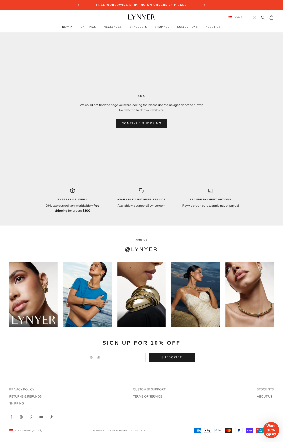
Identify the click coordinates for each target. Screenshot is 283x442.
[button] (271, 430)
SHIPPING (16, 403)
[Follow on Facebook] (11, 417)
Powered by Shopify (131, 430)
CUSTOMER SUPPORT (149, 389)
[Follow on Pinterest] (31, 417)
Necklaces (113, 27)
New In (67, 27)
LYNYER (144, 249)
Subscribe (172, 357)
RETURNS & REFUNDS (25, 396)
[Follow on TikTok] (51, 417)
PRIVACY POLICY (21, 389)
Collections (187, 27)
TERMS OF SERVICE (147, 396)
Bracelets (138, 27)
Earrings (88, 27)
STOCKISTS (265, 389)
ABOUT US (264, 396)
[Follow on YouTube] (41, 417)
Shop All (162, 27)
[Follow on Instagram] (21, 417)
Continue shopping (142, 123)
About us (213, 27)
